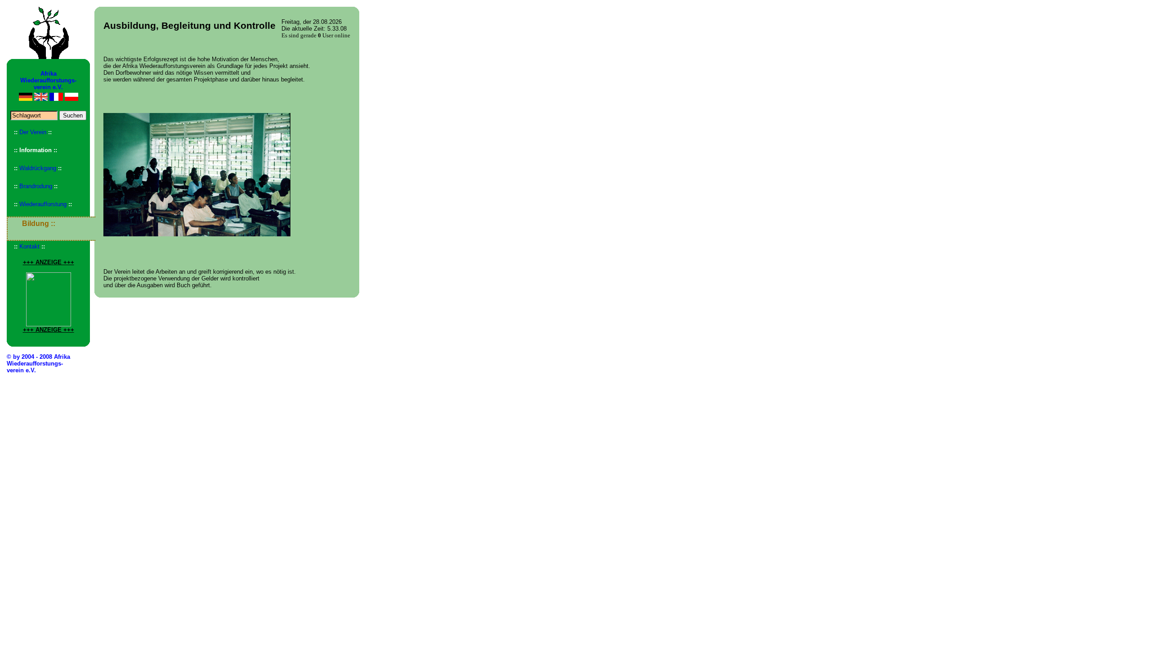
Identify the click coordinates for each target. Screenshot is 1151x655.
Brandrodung (35, 186)
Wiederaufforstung (43, 204)
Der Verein (32, 132)
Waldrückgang (37, 168)
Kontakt (29, 246)
